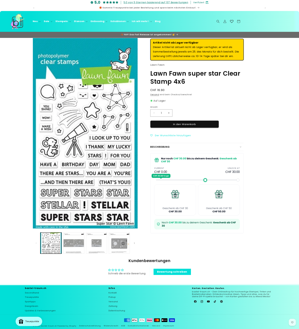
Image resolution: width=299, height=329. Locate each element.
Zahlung (113, 305)
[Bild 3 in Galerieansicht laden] (96, 243)
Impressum (168, 326)
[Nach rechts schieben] (134, 243)
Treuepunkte (32, 297)
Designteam (31, 305)
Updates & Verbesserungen (40, 310)
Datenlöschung (117, 310)
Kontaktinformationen (138, 326)
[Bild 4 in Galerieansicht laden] (119, 243)
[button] (36, 21)
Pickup (112, 297)
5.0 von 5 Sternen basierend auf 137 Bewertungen (155, 2)
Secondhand (32, 292)
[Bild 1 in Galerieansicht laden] (51, 243)
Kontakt (113, 292)
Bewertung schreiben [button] (172, 272)
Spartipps (30, 301)
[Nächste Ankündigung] (265, 8)
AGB (123, 326)
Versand (154, 94)
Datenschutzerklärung (90, 326)
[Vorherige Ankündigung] (33, 8)
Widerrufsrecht (111, 326)
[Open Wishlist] (231, 21)
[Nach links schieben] (36, 243)
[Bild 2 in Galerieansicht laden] (73, 243)
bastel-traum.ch (49, 326)
